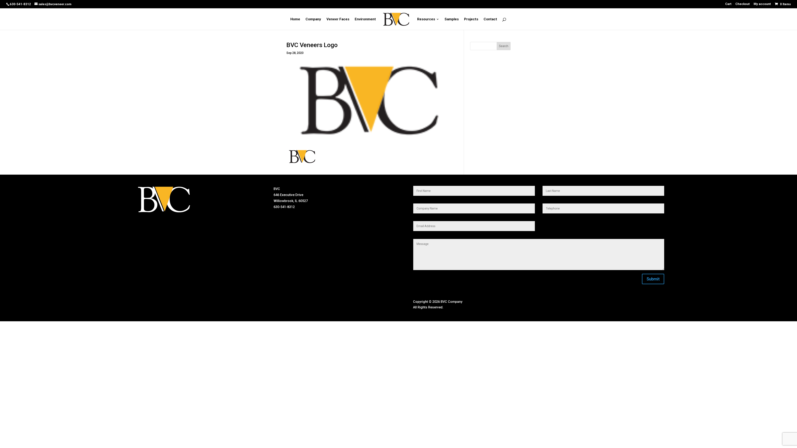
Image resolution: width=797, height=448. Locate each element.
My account (762, 4)
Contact (490, 19)
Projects (471, 19)
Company (313, 19)
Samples (452, 19)
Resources (426, 19)
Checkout (742, 4)
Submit (653, 278)
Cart (728, 4)
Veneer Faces (337, 19)
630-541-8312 (20, 4)
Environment (365, 19)
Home (295, 19)
